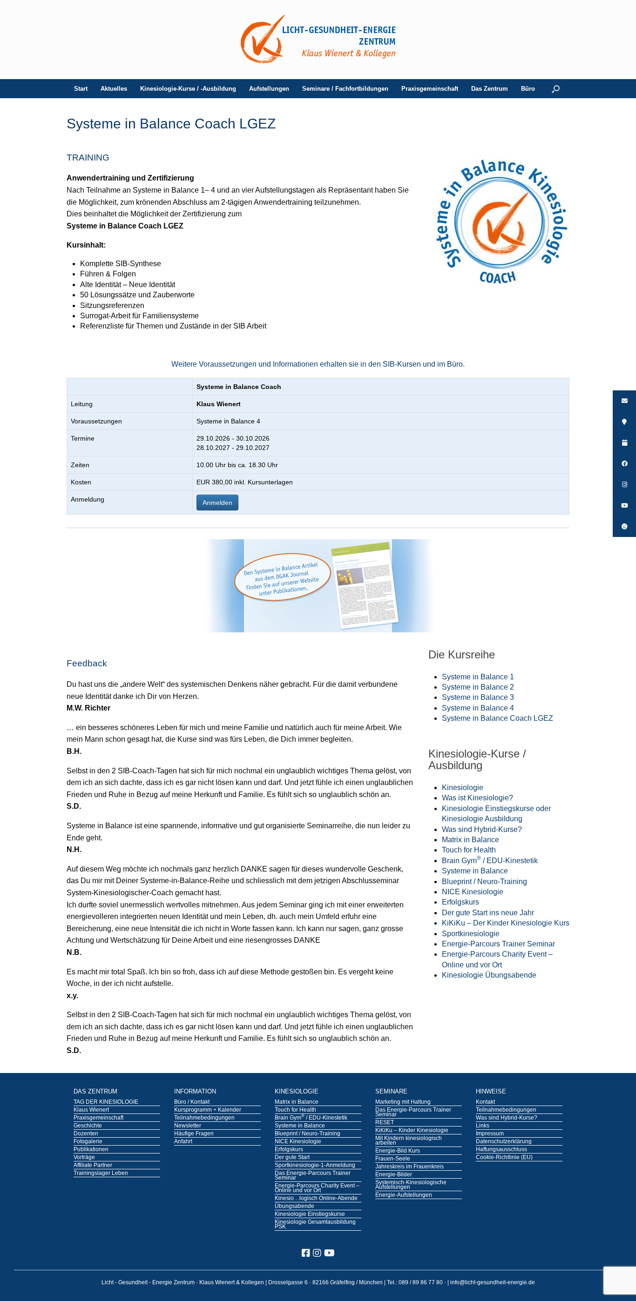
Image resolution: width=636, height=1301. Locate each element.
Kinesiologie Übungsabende (489, 975)
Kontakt (485, 1102)
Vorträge (84, 1157)
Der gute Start (292, 1157)
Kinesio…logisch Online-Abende (316, 1198)
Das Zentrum (489, 88)
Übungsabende (294, 1206)
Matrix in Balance (470, 840)
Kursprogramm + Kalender (207, 1110)
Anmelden (217, 502)
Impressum (490, 1134)
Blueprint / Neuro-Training (484, 881)
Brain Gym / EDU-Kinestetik (490, 861)
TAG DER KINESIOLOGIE (106, 1102)
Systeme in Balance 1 (478, 677)
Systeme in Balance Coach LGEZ (497, 718)
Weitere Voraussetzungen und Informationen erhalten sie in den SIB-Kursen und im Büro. (318, 364)
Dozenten (86, 1134)
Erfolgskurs (460, 902)
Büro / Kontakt (192, 1102)
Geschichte (88, 1126)
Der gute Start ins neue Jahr (488, 913)
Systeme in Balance (475, 871)
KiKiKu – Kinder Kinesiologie (411, 1130)
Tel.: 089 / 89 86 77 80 (415, 1282)
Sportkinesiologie (471, 934)
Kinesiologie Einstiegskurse (310, 1214)
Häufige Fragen (194, 1134)
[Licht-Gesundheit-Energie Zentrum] (318, 39)
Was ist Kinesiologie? (477, 798)
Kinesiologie (462, 787)
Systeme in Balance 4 (478, 708)
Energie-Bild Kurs (397, 1151)
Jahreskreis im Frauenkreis (409, 1167)
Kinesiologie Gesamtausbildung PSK (315, 1225)
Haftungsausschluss (501, 1150)
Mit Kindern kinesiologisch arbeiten (408, 1141)
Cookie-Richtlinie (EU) (504, 1157)
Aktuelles (114, 88)
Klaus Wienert (91, 1110)
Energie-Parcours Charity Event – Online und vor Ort (317, 1188)
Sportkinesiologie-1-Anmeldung (315, 1165)
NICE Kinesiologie (472, 892)
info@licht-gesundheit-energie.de (492, 1282)
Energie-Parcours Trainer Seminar (498, 944)
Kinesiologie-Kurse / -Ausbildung (188, 88)
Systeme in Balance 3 (478, 697)
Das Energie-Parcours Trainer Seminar (313, 1176)
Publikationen (91, 1150)
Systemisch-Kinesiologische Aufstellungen (411, 1185)
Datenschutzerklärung (504, 1142)
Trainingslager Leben (101, 1173)
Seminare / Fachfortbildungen (345, 88)
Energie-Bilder (393, 1175)
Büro (528, 88)
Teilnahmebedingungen (204, 1118)
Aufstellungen (269, 88)
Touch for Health (469, 850)
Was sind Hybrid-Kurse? (482, 829)
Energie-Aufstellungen (403, 1195)
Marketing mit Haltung (403, 1102)
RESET (384, 1123)
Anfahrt (183, 1142)
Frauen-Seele (392, 1159)
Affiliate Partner (93, 1165)
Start (81, 88)
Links (482, 1126)
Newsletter (187, 1126)
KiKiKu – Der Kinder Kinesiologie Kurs (505, 923)
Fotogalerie (88, 1142)
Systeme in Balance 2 (478, 687)
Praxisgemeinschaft (429, 88)
